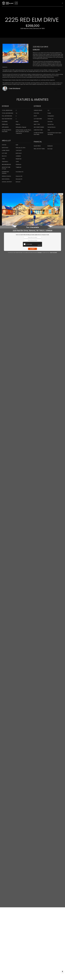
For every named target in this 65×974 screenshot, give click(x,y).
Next (8, 223)
